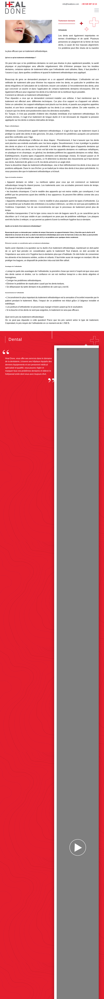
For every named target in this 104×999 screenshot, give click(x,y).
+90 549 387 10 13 (89, 4)
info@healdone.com (71, 4)
